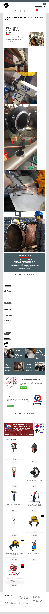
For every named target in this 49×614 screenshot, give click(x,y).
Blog (5, 601)
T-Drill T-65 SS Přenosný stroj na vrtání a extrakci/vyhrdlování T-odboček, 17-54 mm (34, 505)
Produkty (6, 598)
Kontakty (6, 604)
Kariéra (6, 600)
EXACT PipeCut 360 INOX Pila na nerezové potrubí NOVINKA (34, 529)
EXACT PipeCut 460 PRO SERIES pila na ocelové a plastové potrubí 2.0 (14, 554)
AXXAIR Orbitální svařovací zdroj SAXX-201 (34, 455)
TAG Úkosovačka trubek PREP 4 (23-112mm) (14, 504)
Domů (6, 597)
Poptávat (34, 461)
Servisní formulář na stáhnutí (10, 603)
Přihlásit (44, 0)
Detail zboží (15, 461)
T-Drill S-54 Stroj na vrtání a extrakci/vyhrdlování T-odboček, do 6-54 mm (14, 529)
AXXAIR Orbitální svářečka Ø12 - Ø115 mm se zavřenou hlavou (14, 480)
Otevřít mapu (23, 387)
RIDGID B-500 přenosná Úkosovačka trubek (14, 578)
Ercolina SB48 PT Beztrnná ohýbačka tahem (34, 553)
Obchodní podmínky (8, 602)
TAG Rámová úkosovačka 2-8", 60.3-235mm (34, 480)
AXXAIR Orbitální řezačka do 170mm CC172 (14, 455)
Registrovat (41, 0)
